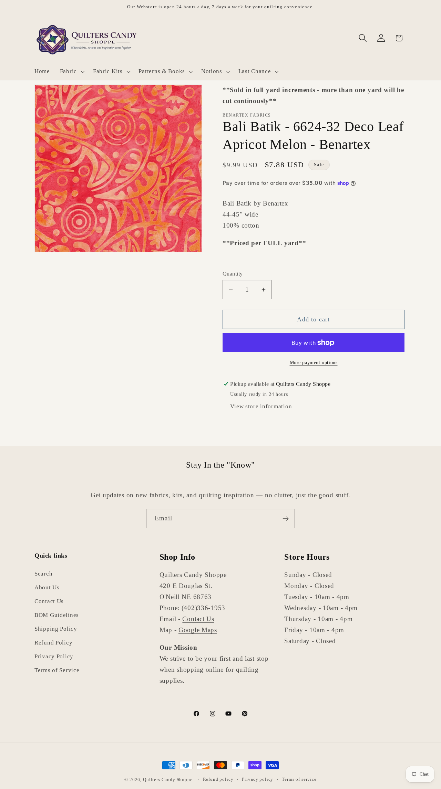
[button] (71, 71)
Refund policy (218, 779)
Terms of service (299, 779)
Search (43, 574)
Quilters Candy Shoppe (168, 779)
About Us (47, 588)
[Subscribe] (285, 518)
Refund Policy (53, 643)
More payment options (314, 362)
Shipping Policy (55, 629)
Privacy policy (257, 779)
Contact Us (49, 601)
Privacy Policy (53, 656)
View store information (261, 406)
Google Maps (197, 629)
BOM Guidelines (56, 615)
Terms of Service (57, 670)
